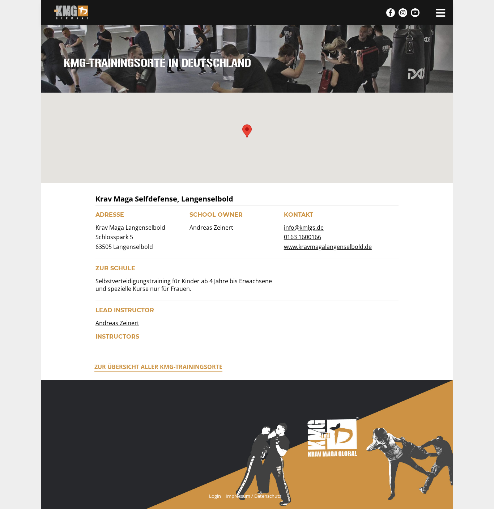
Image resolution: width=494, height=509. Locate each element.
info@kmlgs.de (304, 228)
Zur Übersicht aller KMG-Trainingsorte (158, 367)
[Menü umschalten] (440, 13)
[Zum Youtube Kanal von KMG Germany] (415, 12)
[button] (247, 131)
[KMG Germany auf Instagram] (403, 12)
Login (215, 496)
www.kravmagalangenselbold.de (328, 247)
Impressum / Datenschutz (253, 496)
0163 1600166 (302, 237)
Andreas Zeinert (117, 323)
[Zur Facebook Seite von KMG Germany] (390, 12)
